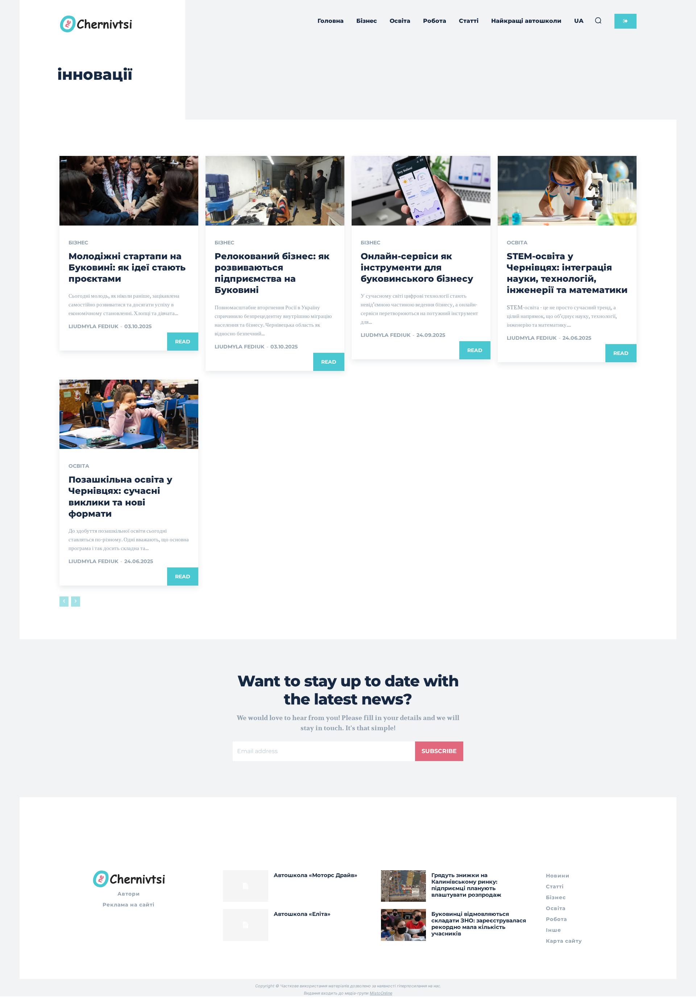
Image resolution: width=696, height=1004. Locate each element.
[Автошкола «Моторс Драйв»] (245, 886)
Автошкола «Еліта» (302, 913)
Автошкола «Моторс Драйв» (315, 875)
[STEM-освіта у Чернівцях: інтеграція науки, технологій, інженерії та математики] (567, 191)
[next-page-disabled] (75, 601)
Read (182, 341)
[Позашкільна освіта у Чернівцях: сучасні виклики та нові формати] (128, 414)
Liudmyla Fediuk (93, 326)
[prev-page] (64, 601)
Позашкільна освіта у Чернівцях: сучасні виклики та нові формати (120, 496)
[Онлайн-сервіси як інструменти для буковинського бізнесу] (421, 191)
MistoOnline (381, 993)
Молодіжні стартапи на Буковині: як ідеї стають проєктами (127, 267)
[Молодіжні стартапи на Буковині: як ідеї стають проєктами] (128, 191)
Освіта (517, 242)
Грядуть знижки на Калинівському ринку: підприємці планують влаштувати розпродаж (466, 885)
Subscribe (439, 751)
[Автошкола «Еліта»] (245, 925)
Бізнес (78, 242)
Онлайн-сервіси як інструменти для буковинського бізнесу (417, 267)
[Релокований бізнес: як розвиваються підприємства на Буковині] (275, 191)
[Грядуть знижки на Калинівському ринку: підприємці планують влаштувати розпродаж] (403, 886)
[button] (598, 20)
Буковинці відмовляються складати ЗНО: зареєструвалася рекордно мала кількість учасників (478, 923)
